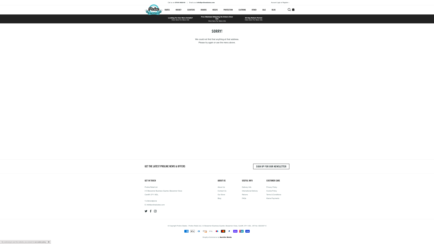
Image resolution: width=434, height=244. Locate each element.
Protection (228, 10)
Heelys (215, 10)
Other (254, 10)
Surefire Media (226, 237)
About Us (221, 187)
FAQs (244, 198)
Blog (274, 10)
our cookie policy (40, 242)
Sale (264, 10)
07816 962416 (151, 201)
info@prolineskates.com (156, 205)
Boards (204, 10)
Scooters (191, 10)
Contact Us (222, 191)
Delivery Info (246, 187)
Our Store (221, 195)
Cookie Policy (271, 191)
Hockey (178, 10)
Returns (245, 195)
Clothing (242, 10)
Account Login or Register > (280, 2)
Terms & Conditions (273, 195)
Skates (167, 10)
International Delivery (250, 191)
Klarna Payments (272, 198)
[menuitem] (167, 9)
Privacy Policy (271, 187)
